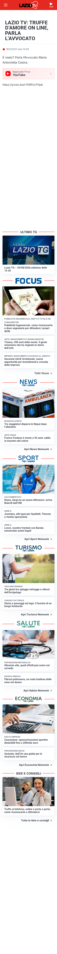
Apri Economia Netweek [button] (34, 764)
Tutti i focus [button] (41, 373)
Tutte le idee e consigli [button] (35, 820)
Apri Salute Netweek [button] (36, 690)
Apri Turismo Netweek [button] (35, 614)
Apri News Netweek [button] (36, 449)
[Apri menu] (6, 5)
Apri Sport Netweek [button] (36, 539)
